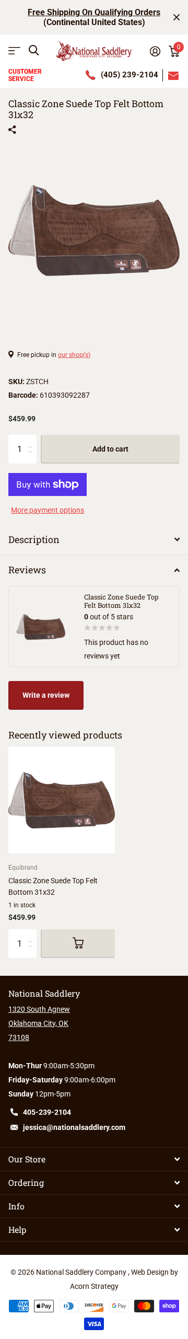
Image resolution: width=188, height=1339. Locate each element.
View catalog (14, 50)
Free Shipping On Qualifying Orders (94, 12)
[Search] (34, 50)
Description (34, 539)
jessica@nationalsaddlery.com (74, 1127)
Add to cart (110, 449)
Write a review (45, 695)
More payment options (47, 510)
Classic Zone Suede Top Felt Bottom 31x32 (53, 886)
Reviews (27, 569)
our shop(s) (74, 355)
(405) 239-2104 (129, 74)
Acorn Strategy (94, 1286)
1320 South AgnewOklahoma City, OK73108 (39, 1023)
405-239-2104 (47, 1112)
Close (176, 17)
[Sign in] (155, 51)
